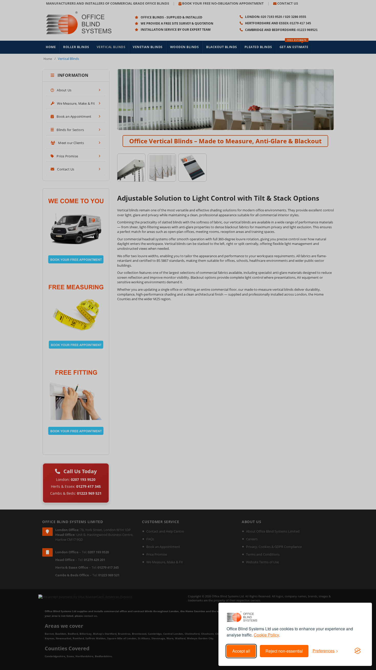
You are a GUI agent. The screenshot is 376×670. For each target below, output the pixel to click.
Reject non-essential (284, 651)
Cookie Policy (266, 635)
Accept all (241, 651)
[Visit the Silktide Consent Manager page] (357, 651)
